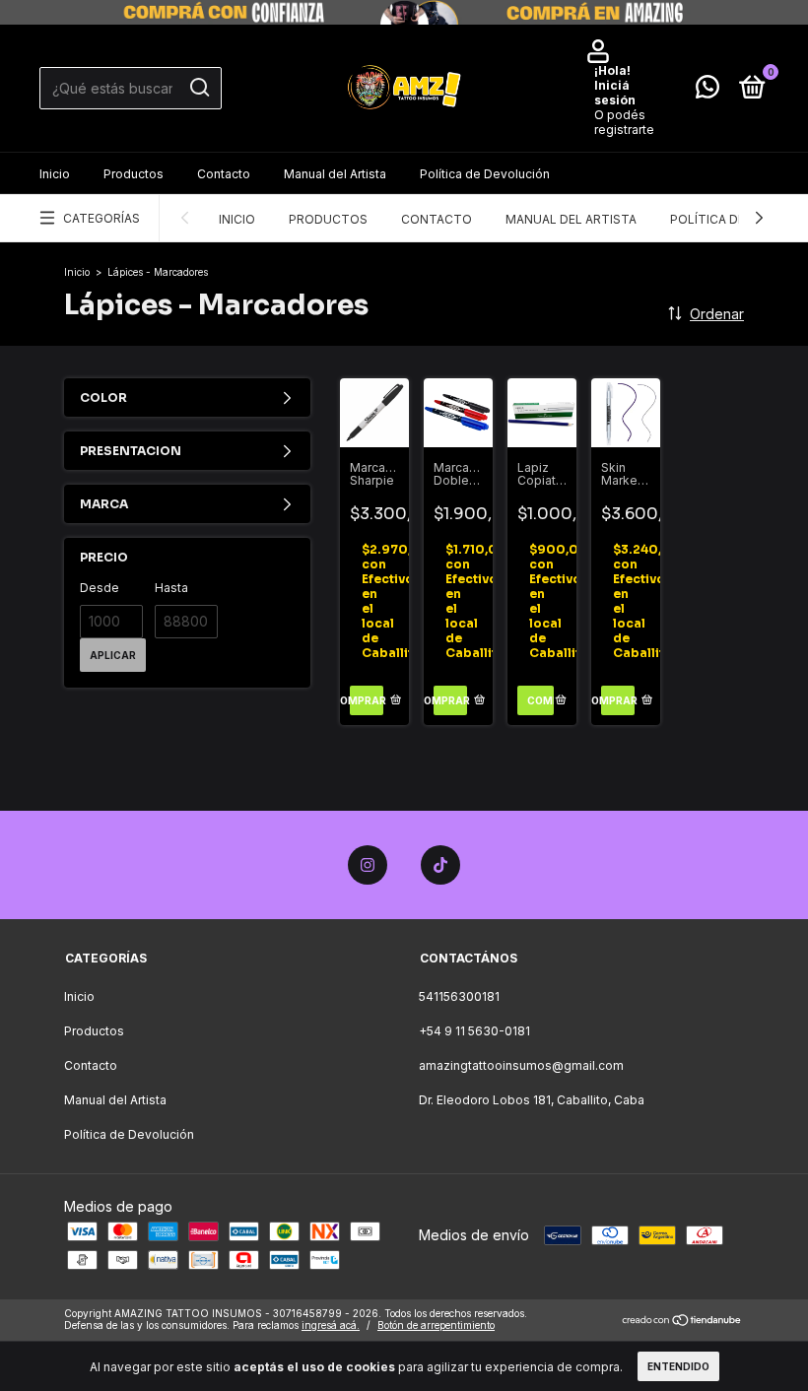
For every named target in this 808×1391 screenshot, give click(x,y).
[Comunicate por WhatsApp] (707, 91)
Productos (133, 173)
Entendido (678, 1366)
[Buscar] (198, 87)
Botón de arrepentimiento (436, 1325)
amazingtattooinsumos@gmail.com (521, 1065)
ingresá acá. (331, 1325)
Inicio (54, 173)
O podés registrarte (624, 122)
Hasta (171, 587)
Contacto (223, 173)
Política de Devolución (485, 173)
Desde (99, 587)
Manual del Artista (335, 173)
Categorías (101, 218)
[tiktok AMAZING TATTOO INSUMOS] (440, 865)
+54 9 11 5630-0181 (474, 1031)
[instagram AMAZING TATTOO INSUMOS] (367, 865)
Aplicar (113, 655)
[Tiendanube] (682, 1321)
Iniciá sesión (615, 92)
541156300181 (459, 996)
